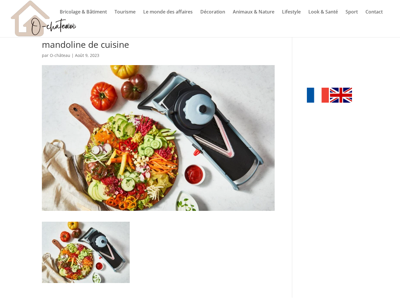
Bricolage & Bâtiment (83, 12)
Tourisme (125, 12)
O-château (60, 55)
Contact (374, 12)
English (68, 26)
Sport (352, 12)
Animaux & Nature (253, 12)
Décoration (212, 12)
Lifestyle (291, 12)
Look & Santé (323, 12)
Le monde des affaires (168, 12)
